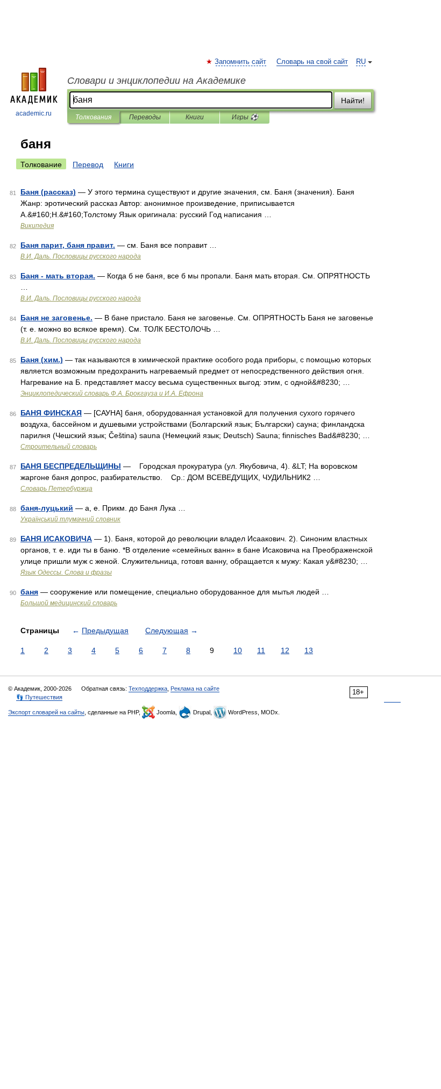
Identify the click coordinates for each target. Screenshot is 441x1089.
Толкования (93, 117)
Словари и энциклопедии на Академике (156, 80)
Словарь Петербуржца (56, 488)
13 (308, 650)
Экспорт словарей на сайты (46, 712)
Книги (195, 117)
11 (261, 650)
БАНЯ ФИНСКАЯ (51, 413)
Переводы (145, 117)
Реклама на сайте (194, 688)
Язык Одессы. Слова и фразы (66, 572)
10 (237, 650)
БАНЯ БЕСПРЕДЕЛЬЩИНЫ (70, 466)
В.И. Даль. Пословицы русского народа (80, 256)
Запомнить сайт (241, 62)
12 (285, 650)
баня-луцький (46, 508)
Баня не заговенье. (56, 317)
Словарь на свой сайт (312, 62)
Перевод (88, 164)
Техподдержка (148, 688)
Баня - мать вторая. (57, 275)
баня (29, 592)
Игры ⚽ (245, 117)
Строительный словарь (58, 446)
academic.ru (34, 113)
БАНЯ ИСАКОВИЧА (56, 538)
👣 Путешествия (39, 697)
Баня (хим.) (41, 359)
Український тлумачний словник (70, 519)
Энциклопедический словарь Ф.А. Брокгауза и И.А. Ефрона (111, 393)
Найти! (353, 100)
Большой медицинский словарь (68, 603)
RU (361, 62)
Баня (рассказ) (48, 192)
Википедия (37, 226)
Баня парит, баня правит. (67, 245)
